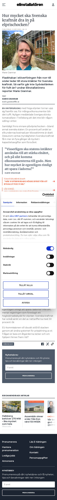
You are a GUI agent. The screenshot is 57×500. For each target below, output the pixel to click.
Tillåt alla (26, 285)
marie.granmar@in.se (10, 101)
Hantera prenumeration (10, 449)
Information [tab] (21, 202)
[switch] (50, 257)
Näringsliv (8, 344)
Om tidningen (37, 447)
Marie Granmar (10, 99)
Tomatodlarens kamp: (25, 181)
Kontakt (34, 452)
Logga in (53, 4)
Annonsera (8, 461)
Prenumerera (9, 442)
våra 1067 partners (19, 216)
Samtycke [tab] (7, 202)
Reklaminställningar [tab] (40, 202)
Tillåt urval (26, 294)
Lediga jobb (8, 455)
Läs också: (21, 190)
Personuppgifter (39, 458)
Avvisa (26, 303)
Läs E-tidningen (38, 442)
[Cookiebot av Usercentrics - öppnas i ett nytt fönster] (42, 195)
